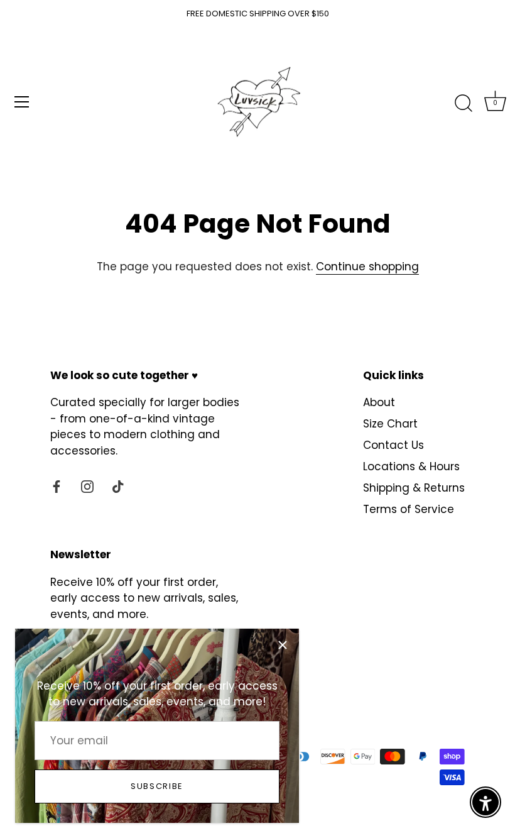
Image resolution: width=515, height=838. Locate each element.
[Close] (282, 645)
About (379, 402)
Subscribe (157, 786)
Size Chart (390, 423)
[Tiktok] (118, 485)
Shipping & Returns (414, 487)
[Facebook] (56, 485)
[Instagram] (87, 485)
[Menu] (22, 102)
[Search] (463, 104)
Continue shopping (367, 266)
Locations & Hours (411, 466)
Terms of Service (408, 509)
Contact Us (393, 445)
